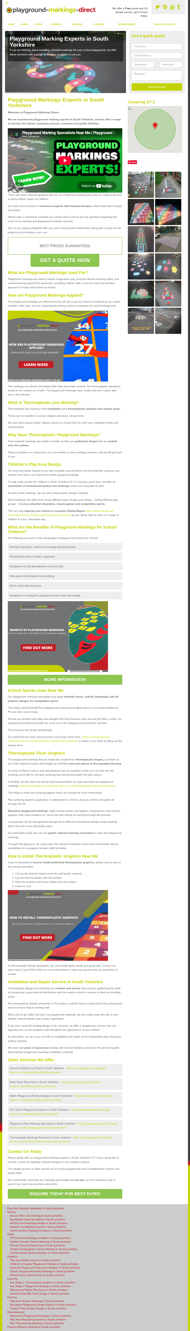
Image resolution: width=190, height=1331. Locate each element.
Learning (77, 24)
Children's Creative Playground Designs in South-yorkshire (44, 1263)
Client (38, 24)
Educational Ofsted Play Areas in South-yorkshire (39, 1289)
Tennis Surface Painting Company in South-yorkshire (41, 1230)
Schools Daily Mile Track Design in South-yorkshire (40, 1293)
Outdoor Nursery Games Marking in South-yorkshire (40, 1241)
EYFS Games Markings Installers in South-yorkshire (40, 1237)
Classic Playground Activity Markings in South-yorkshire (42, 1271)
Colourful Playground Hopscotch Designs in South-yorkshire (45, 1267)
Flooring (98, 24)
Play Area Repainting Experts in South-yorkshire (38, 1319)
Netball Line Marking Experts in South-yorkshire (38, 1226)
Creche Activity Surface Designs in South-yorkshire (39, 1252)
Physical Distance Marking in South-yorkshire (33, 1326)
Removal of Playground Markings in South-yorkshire (40, 1315)
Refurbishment (127, 24)
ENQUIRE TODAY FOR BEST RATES (65, 1193)
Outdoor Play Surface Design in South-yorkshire (38, 1308)
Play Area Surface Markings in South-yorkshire (37, 1300)
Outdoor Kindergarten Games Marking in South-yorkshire (43, 1249)
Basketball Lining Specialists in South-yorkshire (37, 1219)
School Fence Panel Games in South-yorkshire (37, 1275)
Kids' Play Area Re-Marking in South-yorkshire (37, 1323)
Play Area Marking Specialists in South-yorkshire (35, 1208)
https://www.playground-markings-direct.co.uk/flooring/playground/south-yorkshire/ (67, 785)
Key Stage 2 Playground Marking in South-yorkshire (40, 1286)
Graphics (56, 24)
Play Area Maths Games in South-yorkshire (35, 1260)
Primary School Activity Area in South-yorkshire (37, 1245)
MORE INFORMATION (65, 679)
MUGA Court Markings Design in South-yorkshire (38, 1223)
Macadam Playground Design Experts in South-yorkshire (43, 1304)
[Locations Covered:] (6, 3)
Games (24, 24)
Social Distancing (164, 24)
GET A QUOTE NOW (65, 260)
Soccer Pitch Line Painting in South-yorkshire (36, 1215)
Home (11, 24)
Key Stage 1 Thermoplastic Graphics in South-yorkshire (42, 1282)
